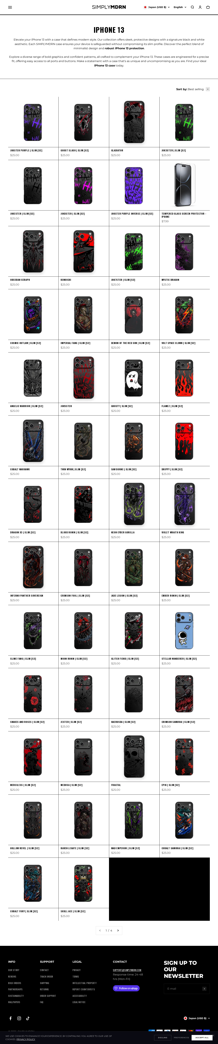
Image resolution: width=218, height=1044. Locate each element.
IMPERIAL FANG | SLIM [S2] (75, 343)
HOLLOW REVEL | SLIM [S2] (24, 848)
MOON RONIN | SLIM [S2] (74, 658)
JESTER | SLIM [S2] (71, 722)
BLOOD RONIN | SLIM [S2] (74, 532)
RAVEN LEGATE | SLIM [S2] (75, 848)
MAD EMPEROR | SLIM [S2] (125, 848)
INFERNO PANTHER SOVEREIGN (26, 595)
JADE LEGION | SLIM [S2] (124, 595)
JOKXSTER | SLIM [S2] (73, 213)
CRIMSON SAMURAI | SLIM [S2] (178, 722)
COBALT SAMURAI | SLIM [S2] (177, 848)
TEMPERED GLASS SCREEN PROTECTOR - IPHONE (184, 215)
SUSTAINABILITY (16, 995)
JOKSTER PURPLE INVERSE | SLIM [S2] (132, 213)
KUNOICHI (66, 279)
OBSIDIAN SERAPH (20, 279)
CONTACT (44, 970)
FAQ (41, 1002)
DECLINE (162, 1038)
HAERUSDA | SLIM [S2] (123, 722)
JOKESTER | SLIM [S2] (22, 213)
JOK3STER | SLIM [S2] (174, 150)
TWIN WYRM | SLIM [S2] (73, 469)
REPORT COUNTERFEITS (84, 989)
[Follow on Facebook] (10, 1018)
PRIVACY (77, 970)
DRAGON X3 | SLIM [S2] (22, 532)
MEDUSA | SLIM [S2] (71, 785)
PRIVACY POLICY (26, 1039)
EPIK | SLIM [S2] (171, 785)
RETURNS (44, 989)
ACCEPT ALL (202, 1038)
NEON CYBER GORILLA (123, 532)
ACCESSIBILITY (80, 995)
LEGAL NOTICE (79, 1002)
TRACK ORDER (46, 976)
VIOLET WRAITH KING (173, 532)
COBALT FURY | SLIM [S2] (24, 911)
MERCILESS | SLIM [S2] (23, 785)
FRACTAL (116, 785)
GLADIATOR (117, 150)
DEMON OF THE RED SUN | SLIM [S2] (130, 343)
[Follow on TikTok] (28, 1018)
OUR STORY (13, 970)
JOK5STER (66, 406)
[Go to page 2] (118, 930)
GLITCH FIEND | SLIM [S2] (125, 658)
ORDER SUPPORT (48, 995)
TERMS (76, 976)
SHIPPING (44, 983)
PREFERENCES (181, 1038)
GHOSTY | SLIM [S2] (122, 406)
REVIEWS (12, 976)
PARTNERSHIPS (15, 989)
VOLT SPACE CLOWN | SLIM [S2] (179, 343)
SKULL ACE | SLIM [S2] (73, 911)
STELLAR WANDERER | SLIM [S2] (179, 658)
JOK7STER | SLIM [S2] (123, 279)
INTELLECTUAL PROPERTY (85, 983)
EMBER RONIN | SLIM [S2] (176, 595)
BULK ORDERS (14, 983)
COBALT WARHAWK (20, 469)
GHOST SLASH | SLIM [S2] (75, 150)
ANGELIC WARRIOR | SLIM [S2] (26, 406)
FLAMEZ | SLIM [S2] (172, 406)
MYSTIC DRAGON (170, 279)
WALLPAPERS (14, 1002)
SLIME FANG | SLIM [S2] (23, 658)
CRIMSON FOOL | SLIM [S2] (75, 595)
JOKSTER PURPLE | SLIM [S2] (26, 150)
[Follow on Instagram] (19, 1018)
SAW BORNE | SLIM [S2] (124, 469)
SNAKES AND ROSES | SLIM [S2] (27, 722)
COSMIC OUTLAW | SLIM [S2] (25, 343)
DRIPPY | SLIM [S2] (172, 469)
